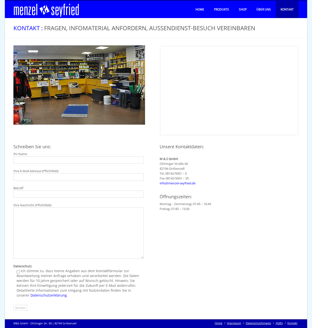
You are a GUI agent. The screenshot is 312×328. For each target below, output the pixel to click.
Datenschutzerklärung (48, 295)
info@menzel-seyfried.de (177, 183)
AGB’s (279, 323)
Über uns (263, 9)
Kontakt (287, 9)
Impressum (234, 323)
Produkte (221, 9)
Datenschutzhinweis (258, 323)
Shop (243, 9)
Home (199, 9)
